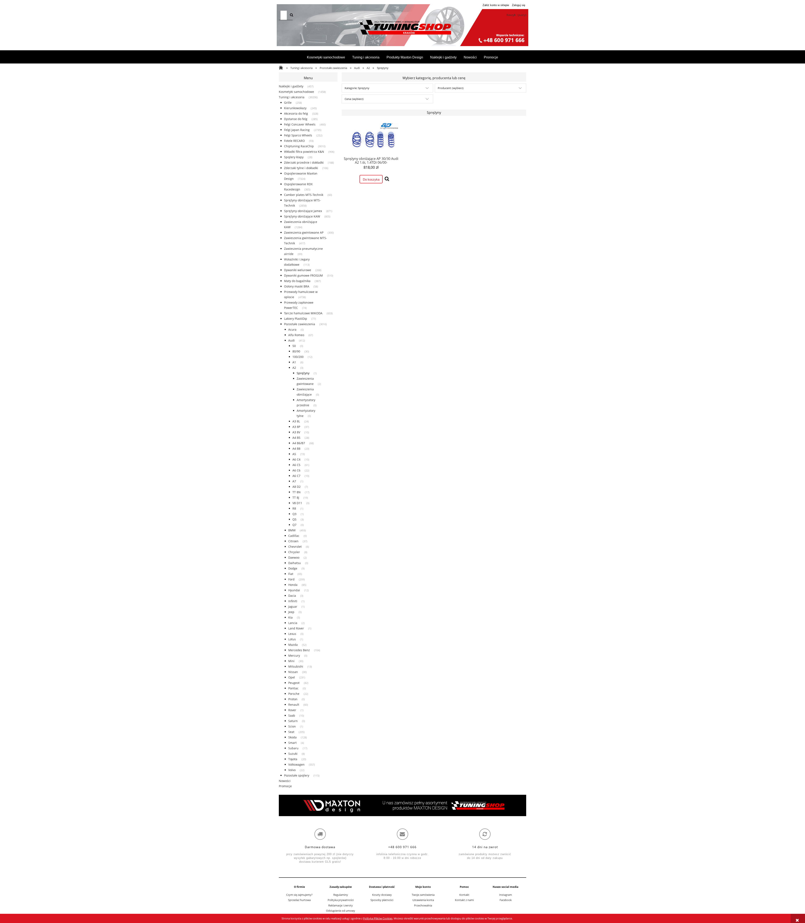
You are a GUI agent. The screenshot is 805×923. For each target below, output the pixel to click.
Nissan (293, 672)
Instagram (505, 895)
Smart (292, 743)
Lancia (292, 623)
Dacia (292, 596)
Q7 (294, 525)
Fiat (290, 574)
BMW (292, 530)
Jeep (291, 612)
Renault (293, 705)
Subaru (293, 748)
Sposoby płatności (381, 900)
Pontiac (293, 688)
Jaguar (292, 606)
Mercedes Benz (299, 650)
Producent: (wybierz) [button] (451, 88)
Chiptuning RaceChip (299, 146)
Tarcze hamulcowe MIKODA (303, 313)
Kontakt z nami (464, 900)
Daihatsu (294, 563)
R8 (294, 508)
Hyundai (294, 590)
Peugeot (294, 683)
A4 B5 (296, 438)
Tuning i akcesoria (291, 97)
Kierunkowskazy (295, 108)
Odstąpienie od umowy (340, 911)
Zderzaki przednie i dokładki (304, 162)
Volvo (292, 770)
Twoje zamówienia (423, 895)
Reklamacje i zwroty (340, 905)
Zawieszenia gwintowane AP (303, 232)
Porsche (293, 694)
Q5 (294, 519)
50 (294, 346)
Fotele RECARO (294, 141)
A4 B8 (296, 448)
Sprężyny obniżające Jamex (303, 211)
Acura (292, 329)
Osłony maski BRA (296, 286)
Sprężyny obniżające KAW (302, 216)
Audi (291, 340)
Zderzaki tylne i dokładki (301, 168)
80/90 (296, 351)
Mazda (293, 645)
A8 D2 (296, 487)
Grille (288, 103)
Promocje (285, 786)
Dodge (292, 568)
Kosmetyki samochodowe (296, 92)
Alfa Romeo (296, 335)
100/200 (298, 357)
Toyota (292, 759)
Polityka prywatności (341, 900)
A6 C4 (296, 459)
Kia (290, 617)
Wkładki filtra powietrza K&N (304, 152)
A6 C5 (296, 465)
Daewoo (293, 557)
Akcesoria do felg (296, 113)
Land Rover (296, 628)
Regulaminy (340, 895)
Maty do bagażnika (297, 281)
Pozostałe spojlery (296, 775)
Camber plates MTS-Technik (303, 195)
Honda (292, 585)
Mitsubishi (295, 666)
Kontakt (464, 895)
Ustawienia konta (423, 900)
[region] (402, 805)
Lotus (292, 639)
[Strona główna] (402, 27)
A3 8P (296, 427)
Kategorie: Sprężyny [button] (357, 88)
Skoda (292, 737)
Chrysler (294, 552)
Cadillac (293, 536)
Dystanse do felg (295, 119)
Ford (291, 579)
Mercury (294, 656)
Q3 (294, 514)
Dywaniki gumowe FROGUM (303, 275)
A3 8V (296, 432)
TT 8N (296, 492)
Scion (292, 726)
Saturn (293, 721)
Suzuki (292, 754)
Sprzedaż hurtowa (299, 900)
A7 (294, 481)
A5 (294, 454)
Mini (291, 661)
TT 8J (295, 498)
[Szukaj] (291, 15)
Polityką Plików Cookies (377, 918)
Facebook (506, 900)
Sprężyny (303, 373)
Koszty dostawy (382, 895)
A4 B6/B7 (298, 443)
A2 (294, 368)
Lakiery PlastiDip (295, 319)
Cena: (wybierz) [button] (354, 99)
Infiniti (292, 601)
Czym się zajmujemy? (299, 895)
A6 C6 (296, 470)
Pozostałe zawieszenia (299, 324)
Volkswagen (296, 764)
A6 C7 (296, 476)
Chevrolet (295, 547)
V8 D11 (297, 503)
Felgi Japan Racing (297, 130)
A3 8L (296, 421)
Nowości (285, 781)
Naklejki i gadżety (291, 86)
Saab (291, 715)
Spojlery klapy (294, 157)
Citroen (293, 541)
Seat (291, 732)
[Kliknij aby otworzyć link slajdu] (402, 805)
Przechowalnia (423, 905)
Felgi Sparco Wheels (298, 135)
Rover (292, 710)
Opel (291, 677)
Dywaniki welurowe (297, 270)
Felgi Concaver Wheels (300, 124)
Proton (292, 699)
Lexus (292, 634)
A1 (294, 362)
